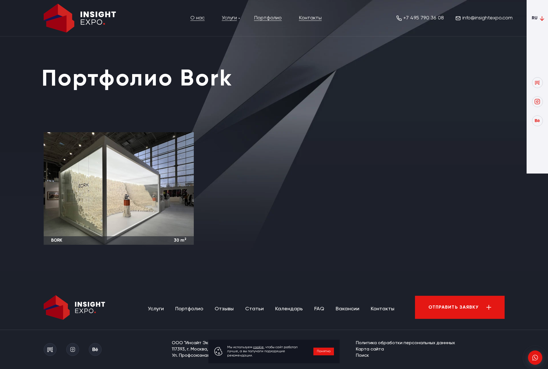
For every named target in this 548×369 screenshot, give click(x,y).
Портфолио (268, 18)
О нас (197, 18)
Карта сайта (370, 349)
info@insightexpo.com (487, 18)
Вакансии (347, 308)
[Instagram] (537, 101)
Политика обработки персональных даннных (405, 343)
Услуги (229, 18)
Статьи (254, 308)
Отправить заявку (453, 307)
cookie (258, 347)
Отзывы (224, 308)
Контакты (310, 18)
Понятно (324, 351)
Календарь (289, 308)
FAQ (319, 308)
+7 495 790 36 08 (423, 18)
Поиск (362, 355)
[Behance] (537, 120)
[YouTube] (537, 82)
